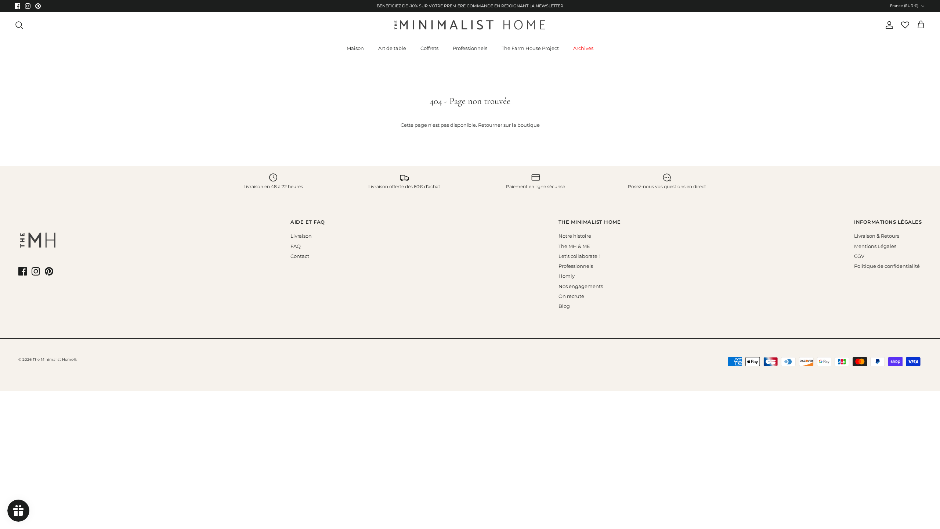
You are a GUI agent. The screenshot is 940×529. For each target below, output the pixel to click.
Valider (404, 318)
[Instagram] (404, 338)
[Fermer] (608, 192)
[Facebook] (394, 338)
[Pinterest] (414, 338)
